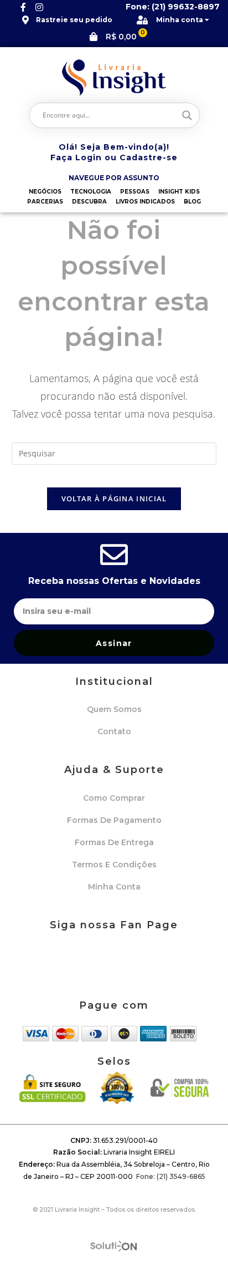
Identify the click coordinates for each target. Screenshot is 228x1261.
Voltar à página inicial (114, 499)
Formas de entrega (114, 842)
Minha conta (114, 887)
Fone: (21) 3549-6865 (170, 1176)
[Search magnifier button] (187, 115)
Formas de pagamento (114, 820)
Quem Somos (114, 709)
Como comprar (114, 798)
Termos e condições (114, 865)
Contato (114, 731)
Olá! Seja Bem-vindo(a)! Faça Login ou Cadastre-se (114, 152)
